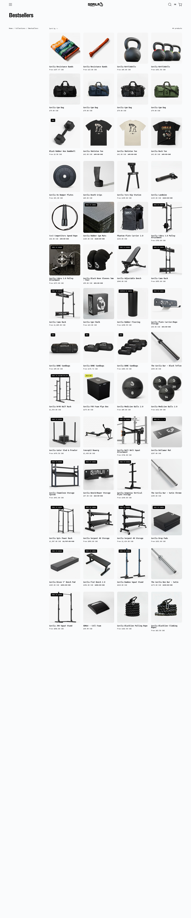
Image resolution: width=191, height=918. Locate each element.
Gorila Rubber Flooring (128, 322)
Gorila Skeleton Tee (93, 151)
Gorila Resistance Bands (61, 67)
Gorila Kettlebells (126, 67)
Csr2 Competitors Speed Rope (63, 236)
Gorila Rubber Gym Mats (94, 236)
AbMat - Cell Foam (92, 626)
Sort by (52, 28)
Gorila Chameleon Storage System (61, 494)
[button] (170, 4)
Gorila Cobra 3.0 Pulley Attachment (163, 236)
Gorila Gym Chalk (91, 322)
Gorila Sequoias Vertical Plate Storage (129, 494)
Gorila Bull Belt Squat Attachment (128, 451)
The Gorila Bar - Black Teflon (166, 366)
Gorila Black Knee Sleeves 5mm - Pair (98, 279)
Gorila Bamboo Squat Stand (130, 582)
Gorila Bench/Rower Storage (96, 493)
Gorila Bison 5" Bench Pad (62, 582)
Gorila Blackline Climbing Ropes (164, 627)
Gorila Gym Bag (56, 108)
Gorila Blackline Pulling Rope (132, 626)
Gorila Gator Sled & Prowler (63, 450)
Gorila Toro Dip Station (129, 195)
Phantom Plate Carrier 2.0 (130, 236)
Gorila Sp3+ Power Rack (60, 538)
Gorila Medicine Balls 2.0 (130, 407)
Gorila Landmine (159, 195)
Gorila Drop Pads (159, 538)
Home (11, 28)
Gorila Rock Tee (159, 151)
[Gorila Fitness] (95, 4)
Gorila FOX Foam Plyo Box (95, 407)
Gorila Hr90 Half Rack (60, 407)
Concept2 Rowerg (91, 450)
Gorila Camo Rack (159, 278)
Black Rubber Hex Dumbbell (62, 151)
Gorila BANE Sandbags (59, 366)
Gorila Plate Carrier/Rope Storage (164, 323)
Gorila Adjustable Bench (129, 278)
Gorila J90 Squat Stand (60, 626)
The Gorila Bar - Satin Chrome (166, 493)
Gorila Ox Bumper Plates (61, 195)
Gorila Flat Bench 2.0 (94, 582)
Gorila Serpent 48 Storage (96, 538)
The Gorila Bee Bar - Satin (164, 582)
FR (175, 4)
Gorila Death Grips (92, 195)
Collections (20, 28)
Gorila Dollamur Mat (161, 450)
